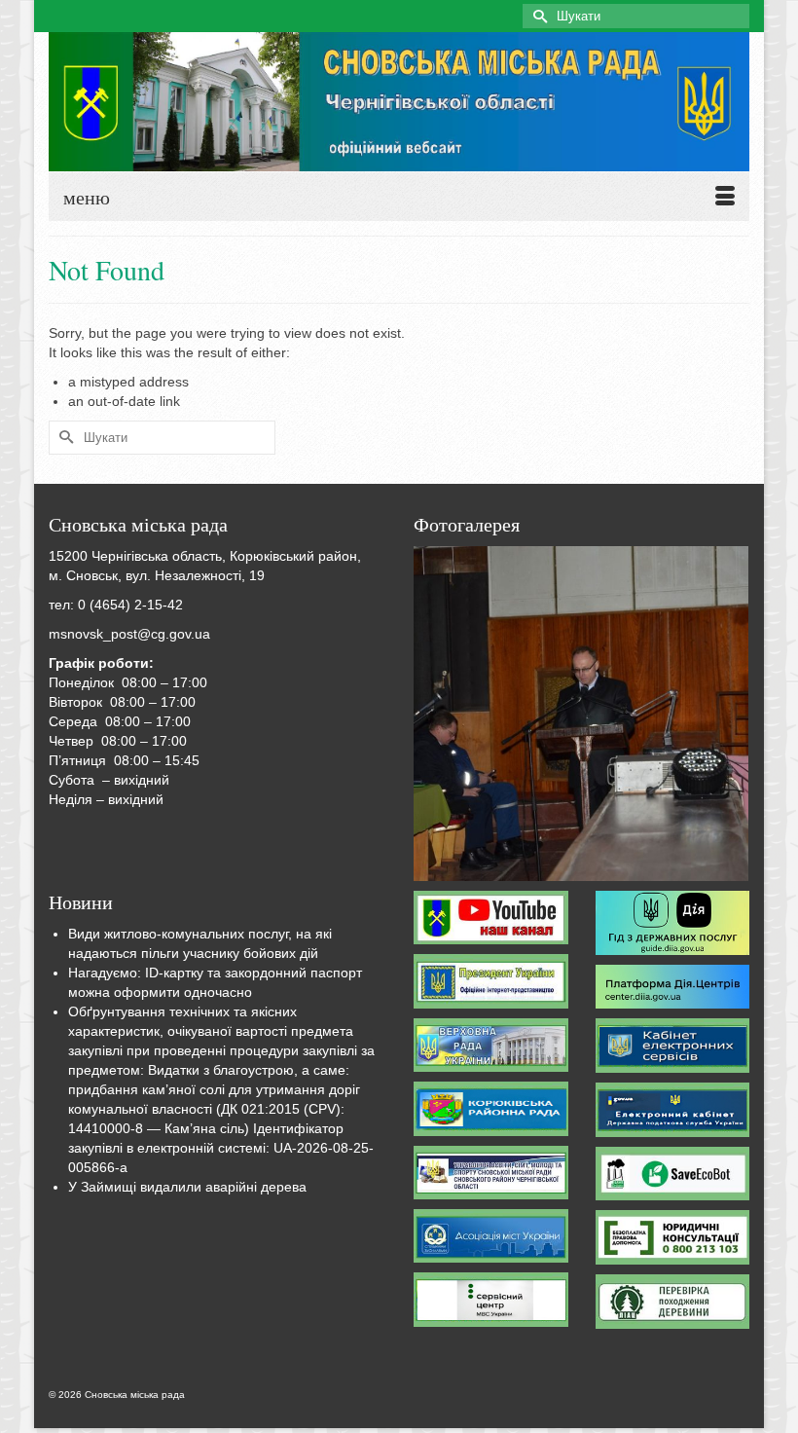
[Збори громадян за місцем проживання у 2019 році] (581, 713)
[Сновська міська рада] (399, 101)
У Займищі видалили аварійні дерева (187, 1186)
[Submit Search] (537, 16)
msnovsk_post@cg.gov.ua (129, 634)
